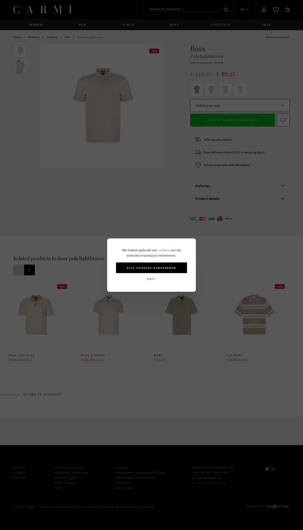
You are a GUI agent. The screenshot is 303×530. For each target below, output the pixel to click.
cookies (164, 250)
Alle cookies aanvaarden (151, 267)
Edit (151, 279)
